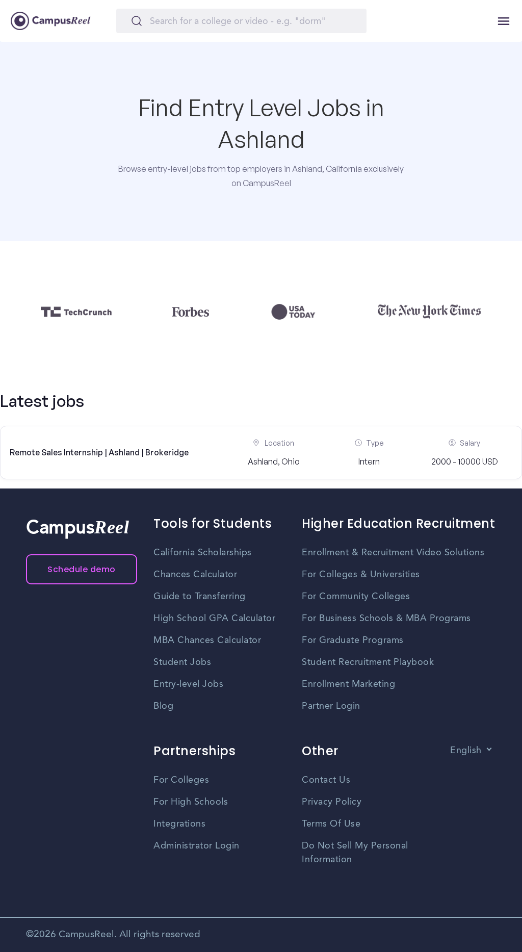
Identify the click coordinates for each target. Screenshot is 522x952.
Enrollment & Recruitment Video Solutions (393, 552)
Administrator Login (196, 846)
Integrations (179, 824)
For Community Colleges (356, 596)
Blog (163, 706)
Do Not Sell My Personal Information (355, 852)
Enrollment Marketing (348, 684)
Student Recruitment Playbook (368, 662)
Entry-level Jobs (188, 684)
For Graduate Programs (353, 640)
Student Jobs (182, 662)
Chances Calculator (195, 574)
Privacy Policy (331, 802)
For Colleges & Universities (361, 574)
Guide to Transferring (199, 596)
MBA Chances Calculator (207, 640)
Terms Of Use (331, 824)
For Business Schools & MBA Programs (386, 618)
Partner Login (331, 706)
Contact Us (326, 780)
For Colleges (181, 780)
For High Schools (190, 802)
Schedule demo (81, 569)
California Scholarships (202, 552)
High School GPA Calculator (214, 618)
